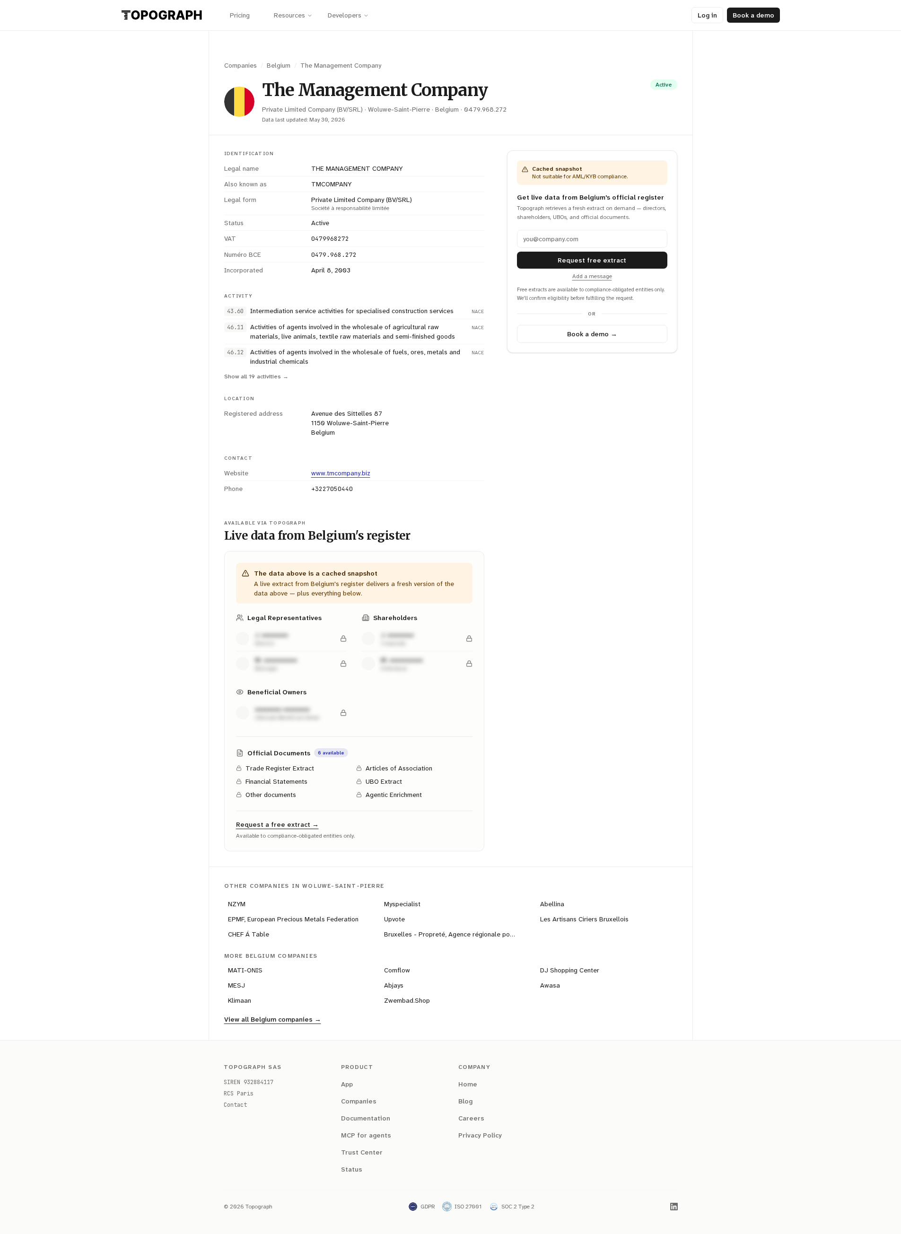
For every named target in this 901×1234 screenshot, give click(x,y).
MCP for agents (366, 1135)
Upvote (394, 919)
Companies (240, 65)
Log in (707, 15)
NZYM (236, 904)
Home (467, 1084)
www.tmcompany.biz (340, 473)
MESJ (236, 985)
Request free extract (592, 260)
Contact (235, 1105)
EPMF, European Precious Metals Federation (293, 919)
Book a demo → (592, 334)
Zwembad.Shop (407, 1000)
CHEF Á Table (248, 934)
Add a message (592, 276)
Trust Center (362, 1152)
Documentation (365, 1118)
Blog (465, 1101)
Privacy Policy (480, 1135)
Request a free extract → (277, 824)
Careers (471, 1118)
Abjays (393, 985)
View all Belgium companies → (272, 1019)
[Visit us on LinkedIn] (674, 1206)
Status (351, 1169)
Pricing (240, 15)
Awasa (550, 985)
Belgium (278, 65)
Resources (289, 15)
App (347, 1084)
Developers (344, 15)
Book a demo (753, 15)
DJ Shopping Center (569, 970)
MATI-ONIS (245, 970)
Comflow (397, 970)
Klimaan (239, 1000)
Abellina (552, 904)
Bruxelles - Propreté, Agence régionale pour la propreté (452, 934)
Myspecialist (402, 904)
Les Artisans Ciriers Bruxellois (584, 919)
